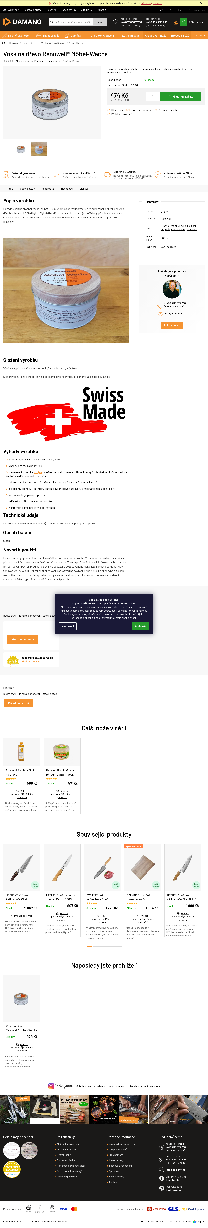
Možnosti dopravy (141, 110)
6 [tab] (119, 946)
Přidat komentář (18, 703)
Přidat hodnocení (22, 639)
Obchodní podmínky (67, 1176)
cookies (130, 603)
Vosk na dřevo (168, 246)
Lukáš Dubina (173, 1221)
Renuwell (166, 218)
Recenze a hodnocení (120, 1165)
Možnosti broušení (66, 1149)
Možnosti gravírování (68, 1143)
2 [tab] (95, 946)
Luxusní (191, 225)
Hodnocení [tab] (67, 188)
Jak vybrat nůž (11, 9)
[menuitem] (17, 35)
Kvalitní (174, 225)
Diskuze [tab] (84, 188)
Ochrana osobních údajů (69, 1171)
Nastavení (67, 626)
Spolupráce (115, 1171)
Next (198, 836)
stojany (38, 472)
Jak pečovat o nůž (118, 1149)
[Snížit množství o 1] (148, 96)
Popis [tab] (10, 188)
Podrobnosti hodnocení (47, 60)
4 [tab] (107, 946)
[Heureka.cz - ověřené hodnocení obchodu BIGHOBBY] (12, 1169)
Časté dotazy (27, 188)
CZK (161, 9)
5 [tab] (113, 946)
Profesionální (178, 229)
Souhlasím (140, 626)
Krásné (165, 225)
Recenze (51, 9)
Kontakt (102, 9)
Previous (190, 836)
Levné (182, 225)
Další (198, 35)
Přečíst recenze (30, 661)
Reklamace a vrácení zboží (71, 1165)
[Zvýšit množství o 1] (158, 96)
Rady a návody (68, 9)
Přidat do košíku (182, 96)
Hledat (100, 21)
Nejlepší (165, 229)
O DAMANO (87, 9)
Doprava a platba (33, 9)
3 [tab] (101, 946)
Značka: (72, 60)
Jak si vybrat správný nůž (122, 1143)
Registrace (199, 9)
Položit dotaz (172, 325)
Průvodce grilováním (151, 3)
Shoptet (200, 1221)
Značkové (192, 229)
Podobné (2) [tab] (47, 188)
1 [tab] (89, 946)
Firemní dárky (64, 1154)
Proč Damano (116, 1154)
